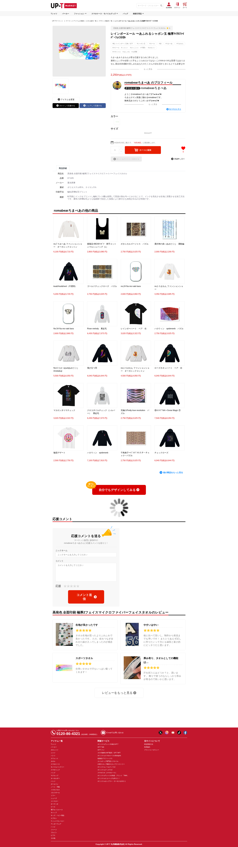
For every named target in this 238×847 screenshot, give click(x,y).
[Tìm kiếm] (161, 6)
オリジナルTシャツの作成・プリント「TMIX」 (113, 775)
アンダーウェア (56, 824)
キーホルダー (55, 778)
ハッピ (53, 827)
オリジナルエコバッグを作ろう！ (109, 778)
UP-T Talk (101, 747)
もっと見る (148, 69)
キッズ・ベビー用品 (57, 815)
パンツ (53, 755)
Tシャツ (54, 14)
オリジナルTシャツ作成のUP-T (108, 744)
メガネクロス (55, 790)
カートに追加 (145, 150)
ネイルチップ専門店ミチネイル (108, 761)
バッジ (53, 781)
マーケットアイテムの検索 (75, 21)
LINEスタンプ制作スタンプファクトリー (111, 764)
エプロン (54, 818)
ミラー (53, 795)
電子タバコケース (57, 810)
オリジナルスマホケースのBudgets (109, 755)
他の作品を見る (175, 109)
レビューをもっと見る (117, 692)
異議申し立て (179, 159)
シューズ (54, 798)
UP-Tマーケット (57, 21)
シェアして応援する (94, 106)
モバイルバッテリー (57, 767)
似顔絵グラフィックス (105, 758)
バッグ (125, 14)
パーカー (65, 14)
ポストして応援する (67, 106)
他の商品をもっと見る (173, 472)
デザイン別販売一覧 (105, 21)
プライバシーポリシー (151, 750)
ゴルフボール (55, 793)
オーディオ (54, 804)
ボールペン (54, 784)
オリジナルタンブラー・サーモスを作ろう (112, 781)
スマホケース (55, 764)
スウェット (54, 758)
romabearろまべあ (154, 88)
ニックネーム (61, 550)
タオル (53, 761)
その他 (53, 838)
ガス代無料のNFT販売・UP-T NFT (109, 753)
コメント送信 (84, 596)
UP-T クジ (101, 750)
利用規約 (147, 747)
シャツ (53, 753)
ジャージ (54, 830)
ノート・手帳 (55, 787)
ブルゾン (54, 832)
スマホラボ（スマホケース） (107, 773)
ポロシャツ (54, 750)
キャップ (54, 812)
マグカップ (54, 775)
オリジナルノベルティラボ (106, 767)
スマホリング (55, 770)
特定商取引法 (148, 744)
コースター (54, 801)
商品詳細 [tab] (63, 168)
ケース (53, 807)
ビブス (53, 835)
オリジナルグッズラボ (105, 770)
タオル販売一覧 (91, 21)
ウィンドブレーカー (57, 821)
